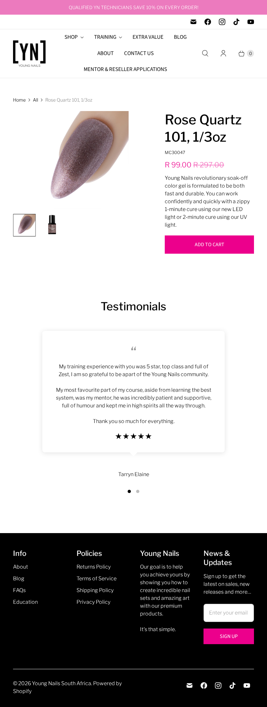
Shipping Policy (95, 590)
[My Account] (223, 53)
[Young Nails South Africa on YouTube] (251, 22)
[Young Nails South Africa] (29, 53)
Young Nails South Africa (61, 683)
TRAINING (105, 37)
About (20, 567)
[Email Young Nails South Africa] (193, 22)
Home (19, 100)
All (35, 100)
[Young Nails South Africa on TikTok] (236, 22)
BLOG (180, 37)
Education (25, 602)
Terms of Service (97, 578)
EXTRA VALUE (148, 37)
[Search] (205, 53)
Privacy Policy (93, 602)
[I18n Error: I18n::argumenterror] (24, 225)
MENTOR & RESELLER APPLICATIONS (125, 69)
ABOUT (105, 53)
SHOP (71, 37)
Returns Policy (94, 567)
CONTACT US (139, 53)
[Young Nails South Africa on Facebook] (208, 22)
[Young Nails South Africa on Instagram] (222, 22)
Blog (18, 578)
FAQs (19, 590)
